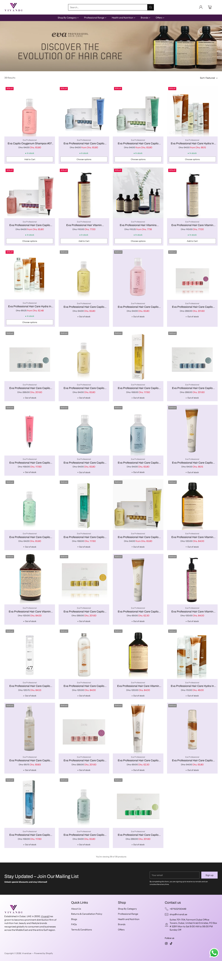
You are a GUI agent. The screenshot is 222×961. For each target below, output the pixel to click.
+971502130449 (178, 908)
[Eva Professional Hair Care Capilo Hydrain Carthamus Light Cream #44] (138, 728)
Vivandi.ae (26, 953)
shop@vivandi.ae (178, 914)
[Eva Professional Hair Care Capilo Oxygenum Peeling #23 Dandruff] (29, 430)
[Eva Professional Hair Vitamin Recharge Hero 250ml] (84, 192)
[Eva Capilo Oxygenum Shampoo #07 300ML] (29, 111)
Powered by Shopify (43, 953)
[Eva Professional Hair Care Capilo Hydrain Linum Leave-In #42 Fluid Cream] (138, 579)
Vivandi (45, 916)
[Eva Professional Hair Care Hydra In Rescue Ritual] (192, 111)
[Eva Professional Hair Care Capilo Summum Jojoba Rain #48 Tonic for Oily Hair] (29, 728)
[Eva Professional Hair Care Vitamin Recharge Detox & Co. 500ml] (29, 579)
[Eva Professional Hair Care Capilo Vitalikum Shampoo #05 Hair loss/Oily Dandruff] (84, 274)
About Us (76, 908)
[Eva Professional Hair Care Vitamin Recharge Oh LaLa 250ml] (192, 579)
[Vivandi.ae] (13, 7)
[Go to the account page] (201, 7)
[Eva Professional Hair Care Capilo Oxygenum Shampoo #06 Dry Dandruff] (138, 274)
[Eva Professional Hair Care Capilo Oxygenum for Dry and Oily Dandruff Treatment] (29, 192)
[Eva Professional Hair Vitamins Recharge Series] (138, 192)
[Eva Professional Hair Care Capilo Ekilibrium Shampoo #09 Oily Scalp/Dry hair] (84, 802)
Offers (121, 929)
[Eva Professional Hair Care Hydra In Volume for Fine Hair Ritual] (192, 653)
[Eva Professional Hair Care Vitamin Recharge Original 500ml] (138, 653)
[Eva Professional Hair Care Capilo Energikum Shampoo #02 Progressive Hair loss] (138, 430)
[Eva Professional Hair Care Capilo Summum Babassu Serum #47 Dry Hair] (29, 653)
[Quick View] (51, 89)
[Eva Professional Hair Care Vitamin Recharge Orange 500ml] (192, 504)
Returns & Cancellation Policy (86, 913)
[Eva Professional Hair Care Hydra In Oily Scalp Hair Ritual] (29, 274)
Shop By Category (127, 908)
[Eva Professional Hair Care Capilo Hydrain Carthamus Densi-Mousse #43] (192, 728)
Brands (121, 924)
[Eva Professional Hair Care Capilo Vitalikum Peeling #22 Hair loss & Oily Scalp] (138, 355)
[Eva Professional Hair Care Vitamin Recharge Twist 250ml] (192, 192)
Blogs (74, 919)
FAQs (74, 924)
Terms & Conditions (81, 929)
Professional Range (128, 913)
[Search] (150, 7)
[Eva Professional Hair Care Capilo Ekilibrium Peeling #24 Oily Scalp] (84, 504)
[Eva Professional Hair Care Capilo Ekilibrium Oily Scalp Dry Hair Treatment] (138, 111)
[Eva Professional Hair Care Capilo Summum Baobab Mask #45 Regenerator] (192, 430)
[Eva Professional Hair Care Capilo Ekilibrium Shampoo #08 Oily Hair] (29, 504)
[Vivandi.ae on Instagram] (166, 944)
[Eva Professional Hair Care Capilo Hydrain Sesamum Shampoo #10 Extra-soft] (84, 653)
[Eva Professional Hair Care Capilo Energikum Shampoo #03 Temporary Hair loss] (84, 430)
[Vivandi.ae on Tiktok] (171, 944)
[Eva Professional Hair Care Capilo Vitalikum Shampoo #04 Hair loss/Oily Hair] (84, 355)
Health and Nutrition (128, 919)
